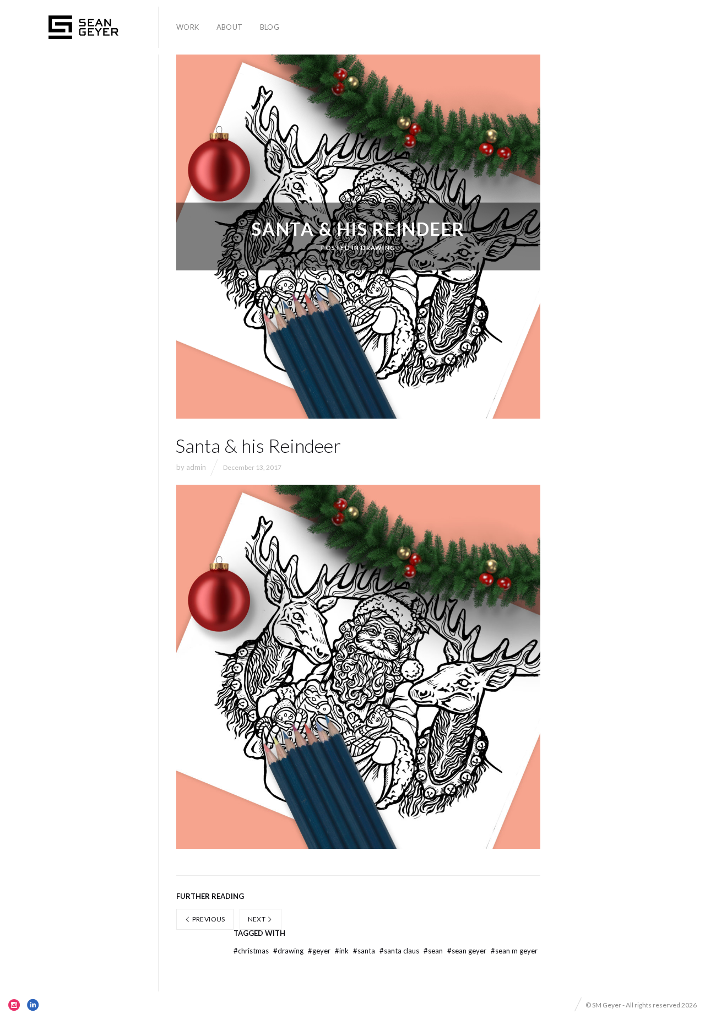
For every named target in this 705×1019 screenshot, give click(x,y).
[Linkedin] (33, 1005)
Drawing (378, 247)
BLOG (270, 27)
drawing (289, 950)
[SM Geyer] (83, 27)
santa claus (400, 950)
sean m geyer (514, 950)
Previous (208, 919)
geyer (320, 950)
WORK (187, 27)
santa (365, 950)
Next (257, 919)
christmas (252, 950)
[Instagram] (14, 1005)
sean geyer (467, 950)
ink (342, 950)
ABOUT (229, 27)
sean (434, 950)
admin (196, 467)
